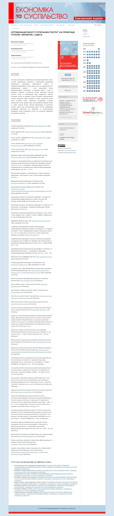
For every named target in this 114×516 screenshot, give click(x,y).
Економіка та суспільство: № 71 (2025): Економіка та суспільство (58, 484)
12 (96, 54)
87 (96, 91)
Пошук (98, 25)
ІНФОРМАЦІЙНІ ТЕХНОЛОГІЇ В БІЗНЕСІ (61, 474)
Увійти (101, 6)
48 (89, 76)
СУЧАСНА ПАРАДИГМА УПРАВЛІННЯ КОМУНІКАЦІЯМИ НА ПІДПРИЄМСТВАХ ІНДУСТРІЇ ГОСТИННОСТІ (41, 466)
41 (87, 73)
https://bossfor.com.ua (40, 137)
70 (98, 83)
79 (92, 88)
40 (98, 71)
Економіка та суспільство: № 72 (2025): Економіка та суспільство (33, 475)
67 (92, 83)
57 (96, 78)
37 (92, 71)
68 (94, 83)
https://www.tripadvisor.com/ (19, 183)
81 (96, 88)
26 (94, 66)
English (85, 34)
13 (98, 54)
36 (89, 71)
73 (92, 86)
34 (98, 68)
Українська (86, 36)
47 (87, 76)
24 (89, 66)
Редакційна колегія (47, 25)
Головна (14, 25)
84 (89, 91)
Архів (36, 25)
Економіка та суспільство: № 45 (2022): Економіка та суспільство (45, 471)
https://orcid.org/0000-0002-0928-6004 (19, 52)
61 (92, 81)
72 (89, 86)
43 (92, 73)
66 (89, 83)
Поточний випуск (26, 25)
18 (96, 57)
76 (98, 86)
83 (87, 91)
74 (94, 86)
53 (87, 78)
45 (96, 73)
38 (94, 71)
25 (92, 66)
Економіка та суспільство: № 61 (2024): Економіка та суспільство (44, 487)
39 (96, 71)
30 (89, 68)
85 (92, 91)
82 (98, 88)
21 (87, 63)
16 (92, 57)
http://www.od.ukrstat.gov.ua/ (19, 264)
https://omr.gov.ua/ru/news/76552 (41, 221)
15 (89, 57)
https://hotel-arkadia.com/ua (33, 132)
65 (87, 83)
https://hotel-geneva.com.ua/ (36, 149)
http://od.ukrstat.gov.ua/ (40, 126)
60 (89, 81)
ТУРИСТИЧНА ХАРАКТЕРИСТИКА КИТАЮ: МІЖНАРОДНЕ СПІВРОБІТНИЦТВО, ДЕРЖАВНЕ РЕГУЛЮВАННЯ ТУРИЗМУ (43, 493)
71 (87, 86)
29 (87, 68)
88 (98, 91)
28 (98, 66)
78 (89, 88)
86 (94, 91)
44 (94, 73)
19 (98, 57)
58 (98, 78)
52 (98, 76)
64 (98, 81)
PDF (68, 74)
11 (94, 54)
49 (92, 76)
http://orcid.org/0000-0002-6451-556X (18, 45)
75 (96, 86)
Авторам (71, 25)
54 (89, 78)
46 (98, 73)
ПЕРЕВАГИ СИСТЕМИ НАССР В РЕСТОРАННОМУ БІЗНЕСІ (53, 470)
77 (87, 88)
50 (94, 76)
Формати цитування (66, 117)
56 (94, 78)
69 (96, 83)
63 (96, 81)
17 (94, 57)
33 (96, 68)
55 (92, 78)
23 (87, 66)
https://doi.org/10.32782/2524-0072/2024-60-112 (28, 63)
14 (87, 57)
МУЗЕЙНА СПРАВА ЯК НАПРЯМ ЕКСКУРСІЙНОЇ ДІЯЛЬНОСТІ (45, 489)
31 (92, 68)
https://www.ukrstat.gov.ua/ (19, 157)
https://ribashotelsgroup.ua (44, 257)
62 (94, 81)
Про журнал (60, 25)
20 (87, 60)
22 (89, 63)
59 (87, 81)
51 (96, 76)
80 (94, 88)
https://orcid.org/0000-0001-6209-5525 (18, 58)
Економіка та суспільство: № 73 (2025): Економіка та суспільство (43, 489)
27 (96, 66)
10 (92, 54)
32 (94, 68)
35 (87, 71)
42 (89, 73)
